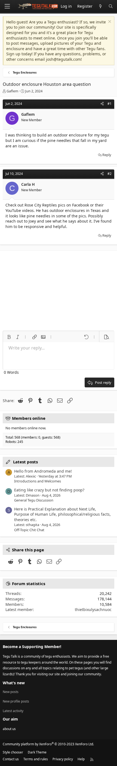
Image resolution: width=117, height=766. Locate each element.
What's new (14, 682)
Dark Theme (37, 752)
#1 (109, 103)
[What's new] (100, 6)
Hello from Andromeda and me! (43, 471)
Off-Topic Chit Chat (29, 529)
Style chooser (13, 752)
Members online (28, 418)
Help (81, 759)
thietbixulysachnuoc (93, 609)
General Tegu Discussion (33, 500)
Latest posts (25, 461)
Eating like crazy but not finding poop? (49, 490)
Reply (106, 154)
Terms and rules (35, 759)
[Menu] (7, 6)
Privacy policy (63, 759)
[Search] (111, 6)
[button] (9, 337)
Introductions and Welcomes (37, 481)
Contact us (11, 759)
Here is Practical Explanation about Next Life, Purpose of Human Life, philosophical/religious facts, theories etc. (62, 514)
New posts (11, 692)
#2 (109, 173)
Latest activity (13, 711)
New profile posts (16, 701)
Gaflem (12, 91)
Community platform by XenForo (48, 744)
